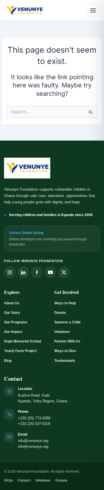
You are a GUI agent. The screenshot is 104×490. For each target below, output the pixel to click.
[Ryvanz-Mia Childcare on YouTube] (50, 272)
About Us (11, 303)
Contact (24, 480)
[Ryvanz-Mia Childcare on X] (64, 272)
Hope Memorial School (22, 341)
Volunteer (62, 332)
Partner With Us (67, 341)
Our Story (12, 312)
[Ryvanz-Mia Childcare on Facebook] (36, 272)
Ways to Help (65, 303)
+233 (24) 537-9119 (34, 424)
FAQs (8, 480)
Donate (60, 312)
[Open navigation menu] (93, 10)
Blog (8, 360)
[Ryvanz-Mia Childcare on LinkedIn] (23, 272)
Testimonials (64, 360)
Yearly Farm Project (20, 351)
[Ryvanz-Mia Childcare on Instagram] (9, 272)
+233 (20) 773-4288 (34, 418)
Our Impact (13, 332)
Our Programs (15, 322)
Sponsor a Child (67, 322)
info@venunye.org (33, 441)
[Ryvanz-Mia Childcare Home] (24, 10)
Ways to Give (65, 351)
